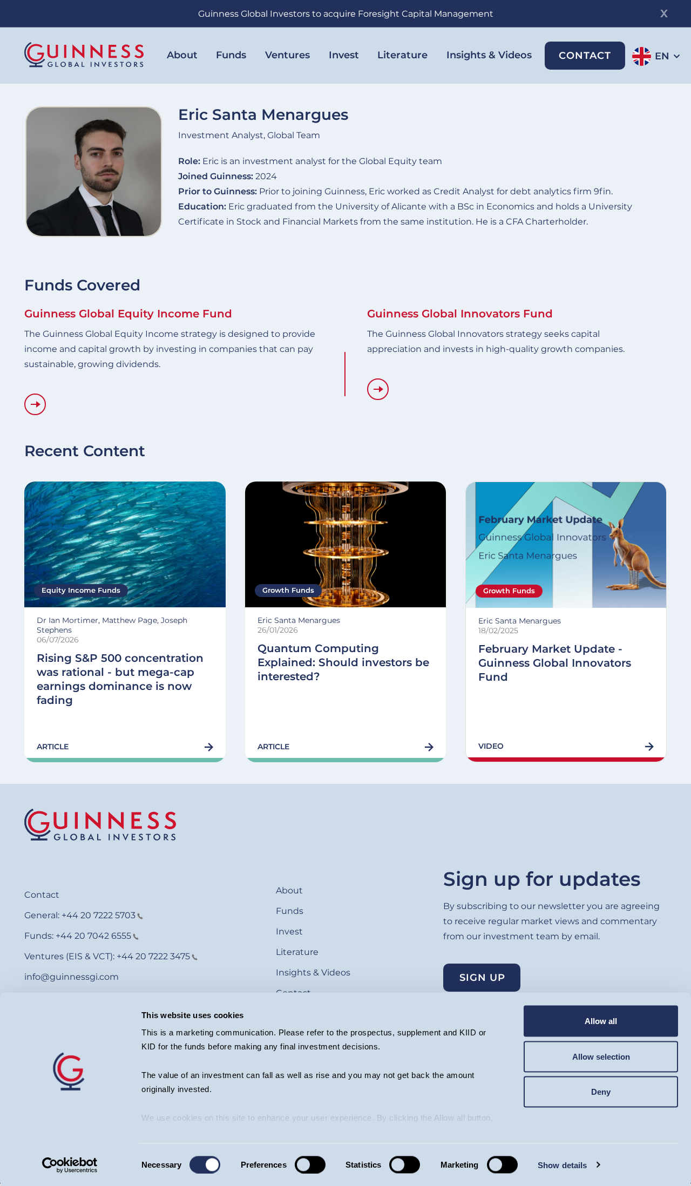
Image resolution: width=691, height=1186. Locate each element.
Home (100, 825)
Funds (231, 55)
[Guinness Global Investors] (84, 54)
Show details (562, 1164)
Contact (585, 56)
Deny (601, 1091)
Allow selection (601, 1056)
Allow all (601, 1021)
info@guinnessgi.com (71, 977)
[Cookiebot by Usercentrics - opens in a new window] (70, 1165)
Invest (344, 55)
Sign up (482, 978)
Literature (402, 55)
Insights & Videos (489, 55)
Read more (35, 404)
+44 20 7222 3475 (153, 956)
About (182, 55)
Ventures (287, 55)
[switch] (310, 1164)
